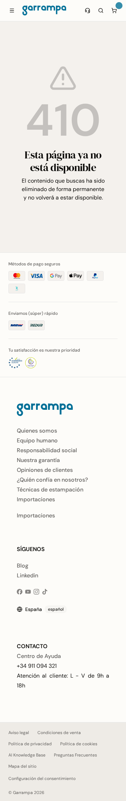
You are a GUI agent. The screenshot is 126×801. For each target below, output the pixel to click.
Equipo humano (37, 440)
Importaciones (36, 499)
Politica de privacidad (30, 744)
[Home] (44, 10)
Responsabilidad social (47, 450)
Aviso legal (18, 732)
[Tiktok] (45, 592)
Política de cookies (78, 744)
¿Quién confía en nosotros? (52, 479)
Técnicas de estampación (50, 489)
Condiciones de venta (59, 732)
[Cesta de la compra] (114, 10)
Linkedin (27, 575)
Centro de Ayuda (39, 656)
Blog (22, 565)
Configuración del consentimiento (42, 778)
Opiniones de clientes (45, 470)
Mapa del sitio (22, 766)
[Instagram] (36, 592)
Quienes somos (37, 430)
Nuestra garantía (38, 460)
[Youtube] (28, 592)
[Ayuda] (87, 10)
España (44, 609)
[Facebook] (19, 592)
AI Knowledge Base (27, 755)
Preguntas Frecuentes (75, 755)
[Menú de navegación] (12, 10)
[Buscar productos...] (100, 10)
